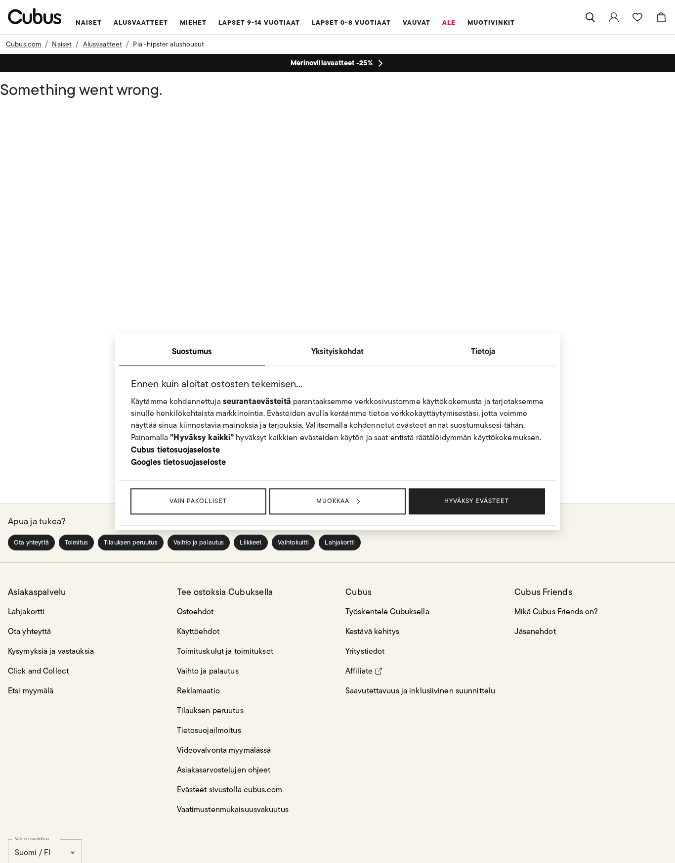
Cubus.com (23, 44)
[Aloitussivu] (35, 16)
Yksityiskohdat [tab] (337, 351)
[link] (614, 17)
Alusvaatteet (103, 44)
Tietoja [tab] (483, 351)
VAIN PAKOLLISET (198, 500)
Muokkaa (332, 500)
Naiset (62, 44)
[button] (31, 542)
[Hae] (590, 17)
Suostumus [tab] (192, 351)
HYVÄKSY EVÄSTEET (476, 500)
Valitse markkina (32, 838)
